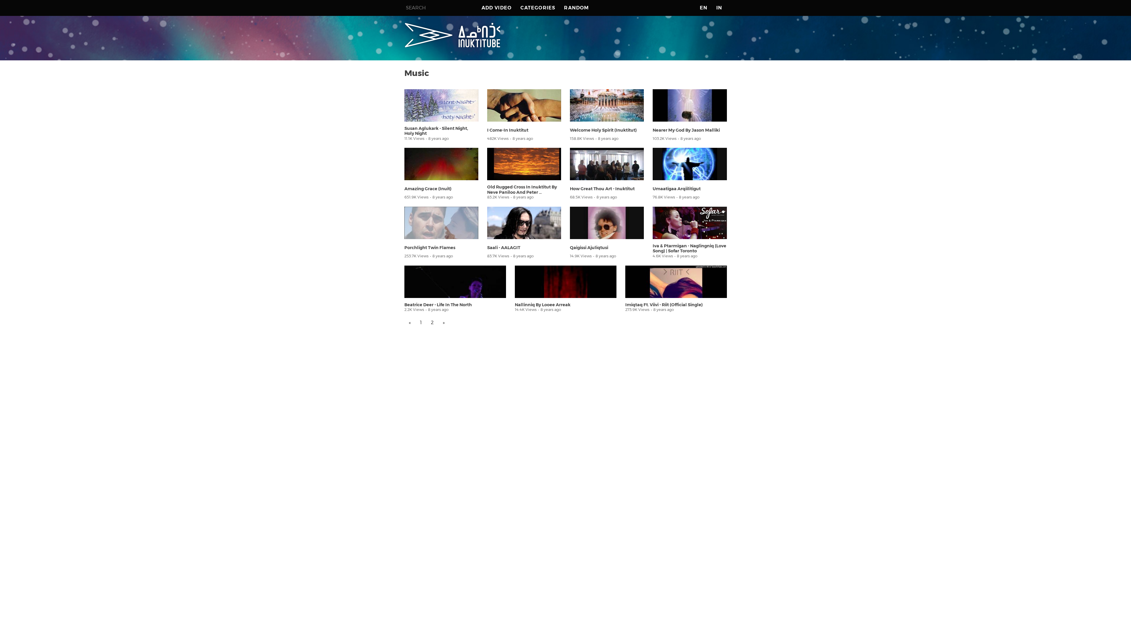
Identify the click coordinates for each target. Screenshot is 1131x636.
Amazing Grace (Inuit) (428, 188)
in (719, 8)
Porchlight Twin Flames (429, 247)
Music (416, 73)
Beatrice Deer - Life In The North (438, 304)
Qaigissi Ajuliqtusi (589, 247)
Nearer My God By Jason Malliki (686, 130)
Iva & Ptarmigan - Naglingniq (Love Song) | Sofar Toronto (689, 248)
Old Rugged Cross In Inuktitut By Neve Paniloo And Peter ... (522, 189)
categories (537, 8)
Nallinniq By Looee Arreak (543, 304)
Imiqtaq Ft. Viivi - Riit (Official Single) (664, 304)
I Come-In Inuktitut (507, 130)
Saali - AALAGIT (503, 247)
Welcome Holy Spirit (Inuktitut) (603, 130)
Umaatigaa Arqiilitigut (677, 188)
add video (497, 8)
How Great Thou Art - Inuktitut (602, 188)
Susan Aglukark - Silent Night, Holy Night (436, 131)
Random (576, 8)
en (703, 8)
